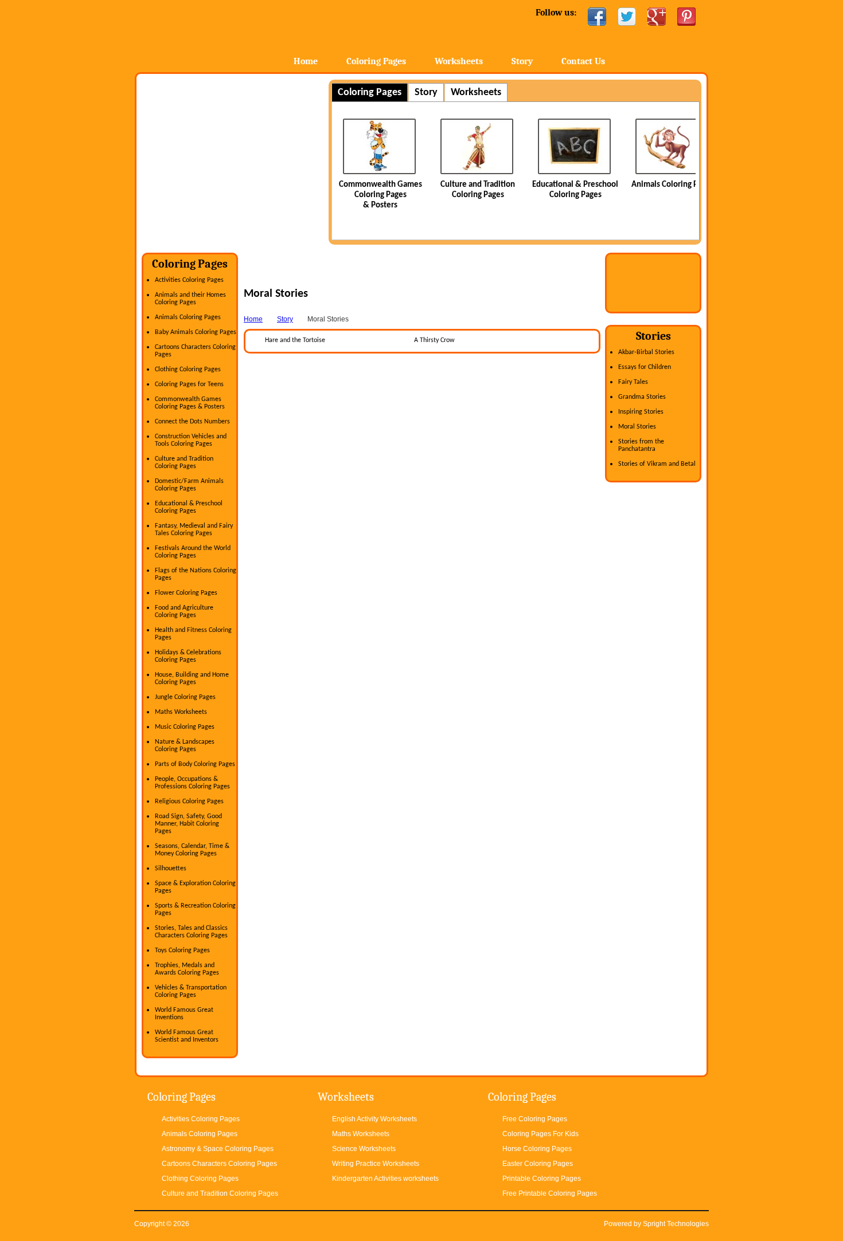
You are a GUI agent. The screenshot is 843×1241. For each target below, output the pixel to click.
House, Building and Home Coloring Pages (192, 678)
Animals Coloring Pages (672, 184)
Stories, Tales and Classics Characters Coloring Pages (191, 932)
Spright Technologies (676, 1224)
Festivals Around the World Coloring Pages (193, 552)
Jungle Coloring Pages (185, 697)
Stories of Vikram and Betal (657, 464)
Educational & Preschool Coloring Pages (189, 507)
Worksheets (459, 61)
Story (522, 61)
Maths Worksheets (181, 712)
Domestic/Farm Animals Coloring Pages (189, 485)
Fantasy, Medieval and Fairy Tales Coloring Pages (194, 530)
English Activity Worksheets (374, 1119)
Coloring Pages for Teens (189, 384)
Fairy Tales (633, 382)
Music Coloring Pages (184, 727)
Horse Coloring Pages (537, 1149)
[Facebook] (597, 16)
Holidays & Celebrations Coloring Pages (188, 656)
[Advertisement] (238, 160)
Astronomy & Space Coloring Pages (218, 1149)
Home (225, 34)
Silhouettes (170, 868)
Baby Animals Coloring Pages (195, 332)
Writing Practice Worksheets (375, 1164)
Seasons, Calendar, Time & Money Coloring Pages (192, 850)
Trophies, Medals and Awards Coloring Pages (187, 969)
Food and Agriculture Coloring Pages (184, 611)
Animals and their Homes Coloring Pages (190, 299)
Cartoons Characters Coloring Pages (219, 1164)
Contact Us (583, 61)
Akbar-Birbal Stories (646, 352)
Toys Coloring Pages (182, 950)
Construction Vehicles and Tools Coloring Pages (191, 440)
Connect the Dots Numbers (192, 421)
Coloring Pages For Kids (540, 1134)
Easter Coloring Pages (537, 1164)
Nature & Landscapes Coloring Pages (184, 746)
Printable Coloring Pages (541, 1179)
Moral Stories (637, 426)
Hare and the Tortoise (295, 340)
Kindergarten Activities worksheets (385, 1179)
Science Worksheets (364, 1149)
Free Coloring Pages (534, 1119)
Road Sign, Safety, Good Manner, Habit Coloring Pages (188, 824)
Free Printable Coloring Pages (549, 1193)
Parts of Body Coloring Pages (195, 764)
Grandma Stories (642, 397)
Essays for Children (644, 367)
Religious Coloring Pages (189, 801)
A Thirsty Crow (434, 340)
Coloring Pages (376, 61)
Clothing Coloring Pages (188, 369)
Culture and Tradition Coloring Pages (184, 462)
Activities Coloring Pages (189, 280)
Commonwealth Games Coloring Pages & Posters (380, 195)
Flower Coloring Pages (186, 593)
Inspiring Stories (641, 412)
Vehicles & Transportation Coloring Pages (191, 991)
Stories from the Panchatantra (641, 445)
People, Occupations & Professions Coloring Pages (192, 783)
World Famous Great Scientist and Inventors (186, 1036)
